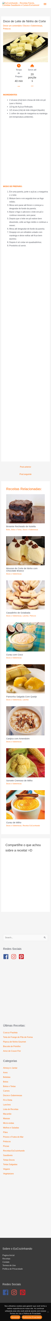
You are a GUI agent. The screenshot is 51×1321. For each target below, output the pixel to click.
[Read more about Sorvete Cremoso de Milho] (25, 762)
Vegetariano (8, 1173)
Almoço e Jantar (10, 1068)
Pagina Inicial (8, 1255)
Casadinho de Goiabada (18, 612)
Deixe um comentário (12, 26)
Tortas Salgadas (10, 1164)
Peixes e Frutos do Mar (13, 1137)
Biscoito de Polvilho (12, 1046)
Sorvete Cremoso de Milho (19, 780)
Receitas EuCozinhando (31, 826)
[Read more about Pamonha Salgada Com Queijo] (25, 678)
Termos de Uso (9, 1265)
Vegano (6, 1169)
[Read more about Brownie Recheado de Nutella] (25, 508)
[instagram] (14, 956)
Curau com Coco (14, 654)
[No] (48, 1312)
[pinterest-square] (22, 956)
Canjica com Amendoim (18, 738)
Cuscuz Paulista (10, 1032)
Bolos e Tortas (16, 530)
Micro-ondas (8, 1123)
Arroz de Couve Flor (12, 1051)
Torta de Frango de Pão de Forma (18, 1037)
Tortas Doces (9, 1160)
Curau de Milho (13, 822)
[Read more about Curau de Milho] (25, 804)
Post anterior (25, 467)
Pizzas (6, 1146)
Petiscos (7, 29)
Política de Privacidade (12, 1269)
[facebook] (6, 956)
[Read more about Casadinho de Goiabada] (25, 595)
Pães (5, 1132)
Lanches (26, 616)
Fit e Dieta (7, 1100)
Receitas (6, 1258)
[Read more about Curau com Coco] (25, 637)
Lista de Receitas (10, 1109)
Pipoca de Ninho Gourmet (14, 1042)
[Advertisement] (25, 152)
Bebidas (6, 1077)
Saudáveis (8, 1155)
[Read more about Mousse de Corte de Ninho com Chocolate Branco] (25, 550)
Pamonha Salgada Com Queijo (21, 696)
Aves (5, 1072)
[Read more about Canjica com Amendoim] (25, 720)
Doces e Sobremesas (32, 26)
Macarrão (7, 1114)
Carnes (6, 1091)
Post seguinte (26, 474)
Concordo (15, 1317)
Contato (5, 1262)
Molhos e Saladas (11, 1128)
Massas (6, 1118)
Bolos (8, 530)
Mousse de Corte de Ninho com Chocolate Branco (22, 569)
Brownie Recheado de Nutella (21, 526)
